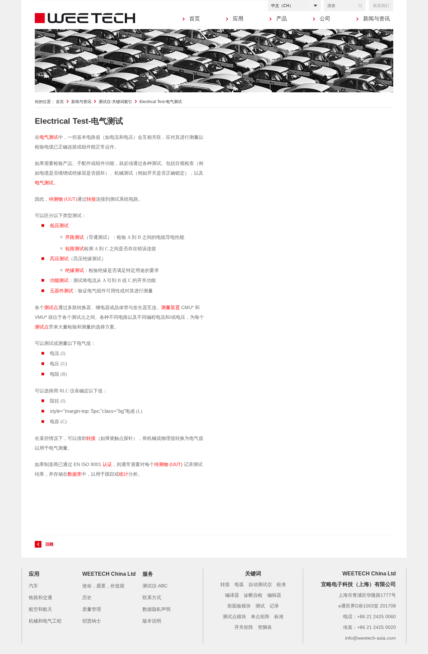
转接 (225, 584)
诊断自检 (253, 595)
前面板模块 (239, 606)
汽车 (33, 585)
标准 (279, 616)
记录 (274, 606)
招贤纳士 (91, 621)
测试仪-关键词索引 (115, 101)
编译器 (232, 595)
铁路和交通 (40, 597)
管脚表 (265, 627)
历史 (87, 597)
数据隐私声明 (156, 609)
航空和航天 (40, 609)
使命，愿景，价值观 (103, 585)
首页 (194, 18)
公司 (325, 18)
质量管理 (91, 609)
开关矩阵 (243, 627)
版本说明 (151, 621)
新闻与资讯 (376, 18)
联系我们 (381, 5)
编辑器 (274, 595)
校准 (281, 584)
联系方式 (151, 597)
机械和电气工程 (45, 621)
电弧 (239, 584)
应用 (238, 18)
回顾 (49, 544)
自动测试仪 (260, 584)
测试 (260, 606)
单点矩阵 (260, 616)
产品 (281, 18)
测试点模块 (234, 616)
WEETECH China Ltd (109, 574)
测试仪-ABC (155, 585)
